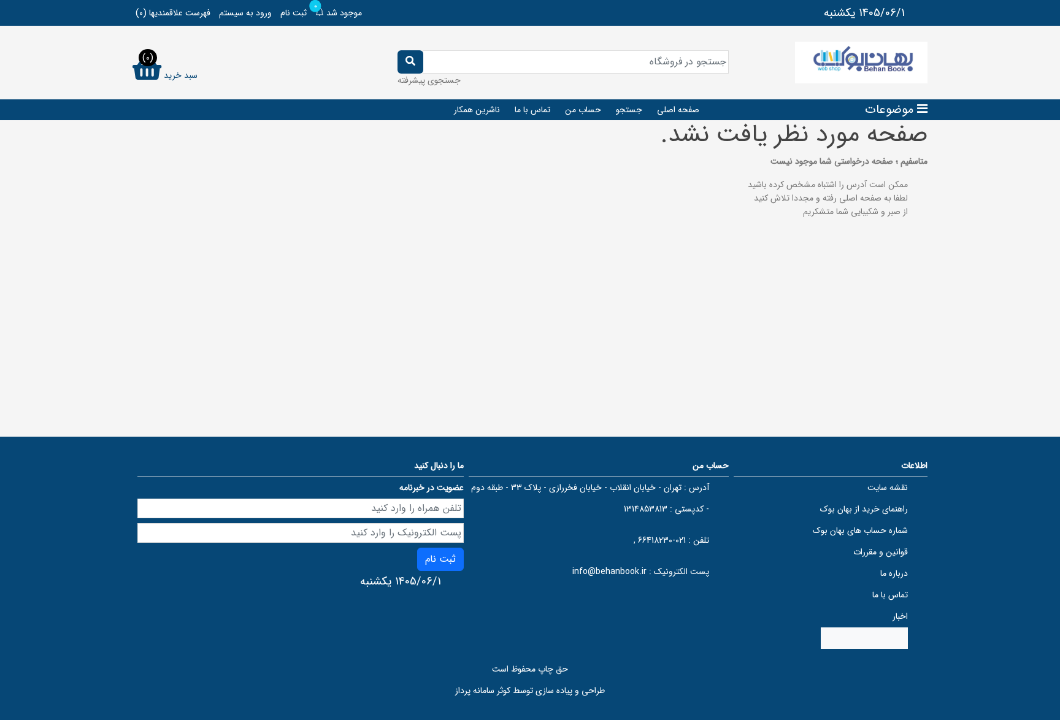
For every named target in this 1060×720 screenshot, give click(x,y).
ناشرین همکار (477, 110)
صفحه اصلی (678, 110)
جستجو (629, 110)
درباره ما (894, 573)
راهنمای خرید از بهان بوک (864, 509)
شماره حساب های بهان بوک (860, 530)
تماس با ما (532, 110)
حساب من (583, 110)
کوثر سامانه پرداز (482, 690)
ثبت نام (293, 13)
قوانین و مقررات (880, 552)
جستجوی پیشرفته (429, 80)
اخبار (900, 616)
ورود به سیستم (245, 13)
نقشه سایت (887, 487)
